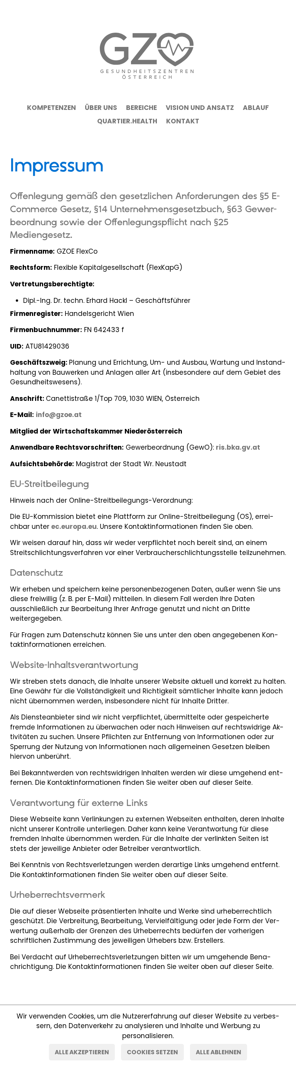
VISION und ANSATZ (200, 107)
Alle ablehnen (218, 1052)
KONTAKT (182, 121)
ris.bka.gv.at (238, 447)
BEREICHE (141, 107)
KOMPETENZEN (51, 107)
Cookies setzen (152, 1052)
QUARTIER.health (127, 121)
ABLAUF (256, 107)
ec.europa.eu (74, 526)
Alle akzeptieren (82, 1052)
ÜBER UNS (101, 107)
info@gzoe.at (59, 414)
